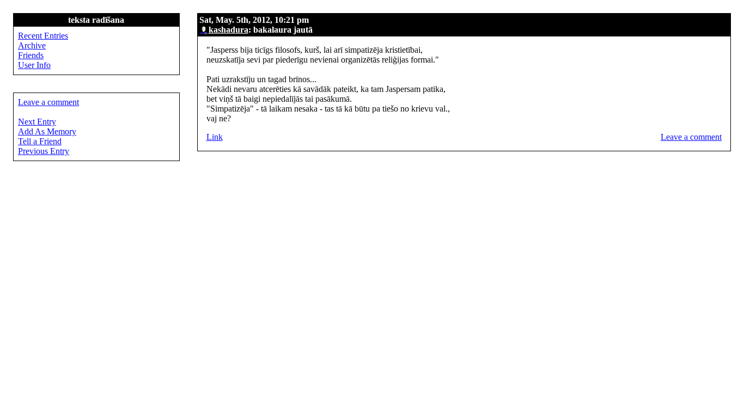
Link (214, 137)
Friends (31, 55)
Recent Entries (43, 35)
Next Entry (37, 121)
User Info (34, 65)
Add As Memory (47, 131)
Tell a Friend (40, 141)
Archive (32, 45)
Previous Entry (43, 151)
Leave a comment (691, 137)
